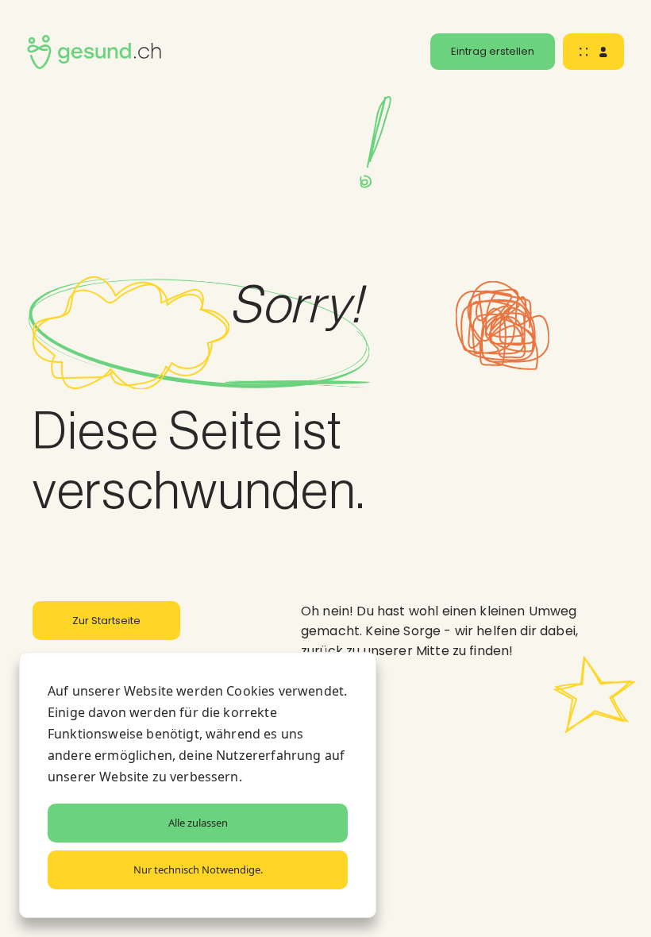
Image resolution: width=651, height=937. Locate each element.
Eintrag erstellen (492, 51)
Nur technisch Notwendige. (198, 869)
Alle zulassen (198, 823)
